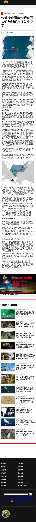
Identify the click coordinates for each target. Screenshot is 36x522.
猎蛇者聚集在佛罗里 (20, 332)
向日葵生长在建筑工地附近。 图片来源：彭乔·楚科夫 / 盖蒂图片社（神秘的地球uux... (25, 367)
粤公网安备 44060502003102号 (24, 502)
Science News (22, 485)
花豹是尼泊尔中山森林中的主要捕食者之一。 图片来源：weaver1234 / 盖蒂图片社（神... (25, 324)
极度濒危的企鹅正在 (20, 429)
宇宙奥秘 (20, 463)
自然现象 (3, 479)
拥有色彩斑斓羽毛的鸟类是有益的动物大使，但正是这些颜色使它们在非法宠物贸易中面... (25, 346)
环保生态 (21, 13)
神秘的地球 (7, 13)
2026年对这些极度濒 (21, 386)
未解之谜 (3, 476)
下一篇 (7, 295)
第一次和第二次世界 (20, 309)
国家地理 (20, 467)
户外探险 (3, 482)
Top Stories (10, 304)
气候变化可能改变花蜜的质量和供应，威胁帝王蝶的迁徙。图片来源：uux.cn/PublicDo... (25, 377)
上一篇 (2, 295)
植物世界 (3, 473)
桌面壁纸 (20, 482)
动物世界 (20, 470)
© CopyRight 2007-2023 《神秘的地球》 (17, 498)
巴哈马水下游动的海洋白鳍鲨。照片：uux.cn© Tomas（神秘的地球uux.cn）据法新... (25, 422)
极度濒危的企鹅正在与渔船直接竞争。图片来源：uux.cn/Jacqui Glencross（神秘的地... (25, 433)
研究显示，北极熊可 (20, 407)
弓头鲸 (15, 295)
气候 (19, 295)
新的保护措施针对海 (20, 419)
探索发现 (20, 476)
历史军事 (3, 470)
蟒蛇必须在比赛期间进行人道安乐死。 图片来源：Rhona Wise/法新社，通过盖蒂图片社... (25, 335)
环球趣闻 (3, 485)
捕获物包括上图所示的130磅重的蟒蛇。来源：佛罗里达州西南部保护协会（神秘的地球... (25, 356)
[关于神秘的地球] (6, 514)
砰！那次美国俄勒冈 (20, 396)
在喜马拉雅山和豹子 (20, 321)
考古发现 (20, 479)
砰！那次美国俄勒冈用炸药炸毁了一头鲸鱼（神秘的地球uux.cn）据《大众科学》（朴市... (25, 401)
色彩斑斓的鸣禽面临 (20, 342)
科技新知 (14, 13)
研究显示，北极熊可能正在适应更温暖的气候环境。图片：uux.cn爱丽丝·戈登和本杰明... (25, 411)
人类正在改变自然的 (20, 363)
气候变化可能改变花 (20, 374)
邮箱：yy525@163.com (19, 499)
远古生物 (20, 473)
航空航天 (3, 467)
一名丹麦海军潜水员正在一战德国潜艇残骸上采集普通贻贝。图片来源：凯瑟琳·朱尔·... (25, 313)
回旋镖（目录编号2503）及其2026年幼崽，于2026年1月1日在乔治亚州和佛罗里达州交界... (25, 389)
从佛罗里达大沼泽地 (20, 353)
